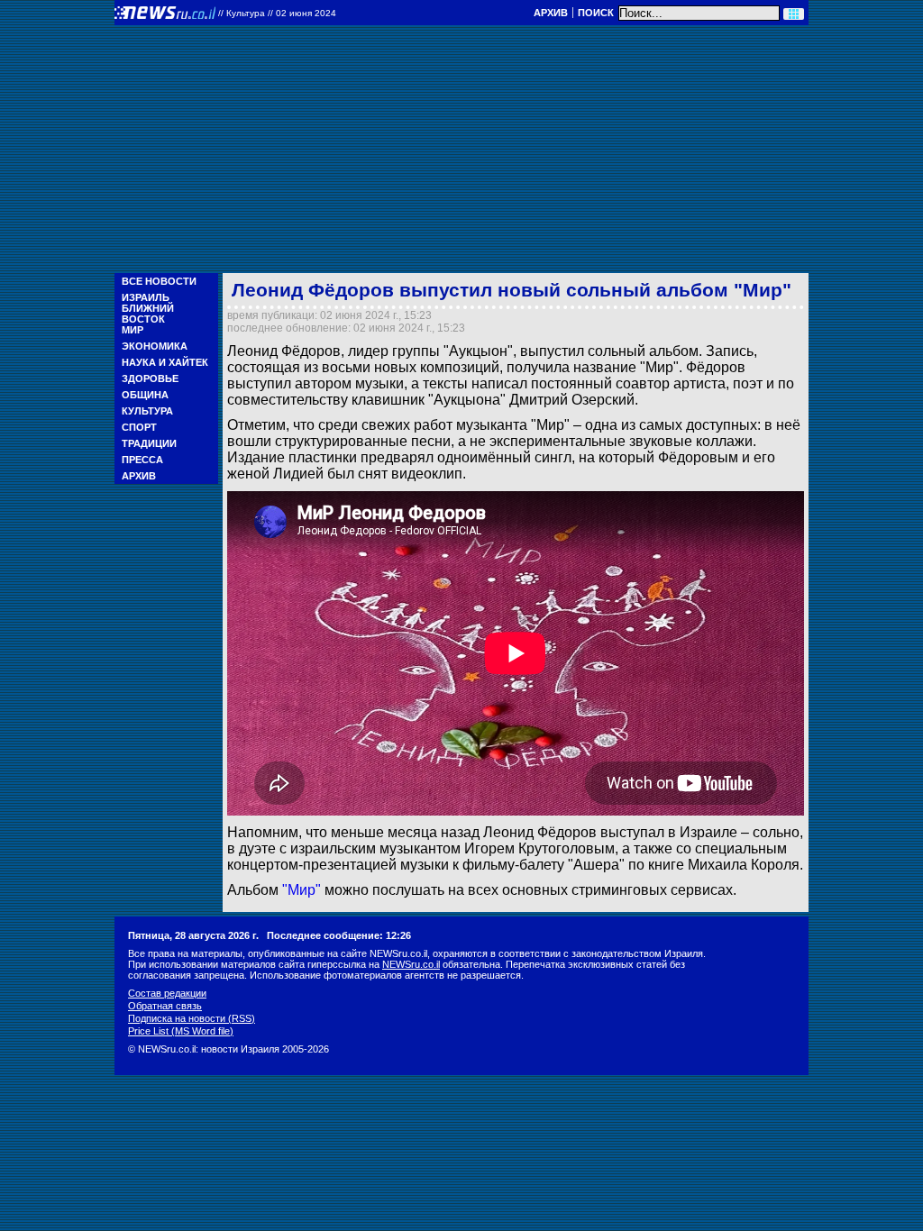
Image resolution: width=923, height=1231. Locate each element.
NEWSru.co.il (411, 964)
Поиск (596, 12)
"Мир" (301, 890)
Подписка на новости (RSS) (191, 1018)
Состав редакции (167, 993)
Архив (551, 12)
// (277, 13)
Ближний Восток (148, 313)
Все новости (159, 281)
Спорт (139, 427)
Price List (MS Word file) (180, 1031)
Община (145, 394)
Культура (147, 411)
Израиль (145, 297)
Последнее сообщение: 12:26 (339, 935)
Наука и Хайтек (165, 362)
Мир (132, 329)
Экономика (154, 346)
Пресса (142, 459)
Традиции (149, 443)
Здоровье (150, 378)
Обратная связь (165, 1005)
